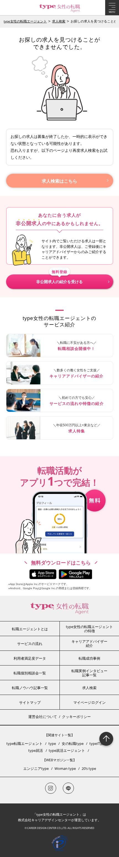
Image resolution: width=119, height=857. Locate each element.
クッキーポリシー (76, 716)
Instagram (50, 788)
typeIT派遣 (98, 743)
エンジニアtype (36, 768)
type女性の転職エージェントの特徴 (89, 629)
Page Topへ (106, 739)
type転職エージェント (24, 743)
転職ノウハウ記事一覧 (30, 687)
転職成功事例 (89, 658)
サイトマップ (30, 702)
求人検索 (58, 21)
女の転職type (73, 743)
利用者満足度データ (30, 658)
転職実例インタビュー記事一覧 (89, 673)
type (52, 743)
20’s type (89, 768)
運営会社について (42, 716)
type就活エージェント (67, 750)
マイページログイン (89, 702)
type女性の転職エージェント (25, 21)
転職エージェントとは (30, 628)
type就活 (35, 750)
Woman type (65, 768)
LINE (68, 788)
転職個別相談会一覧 (30, 673)
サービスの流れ (29, 643)
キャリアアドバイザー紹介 (89, 643)
